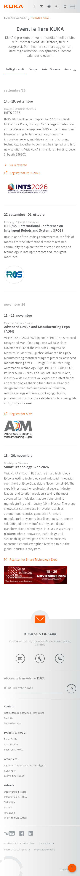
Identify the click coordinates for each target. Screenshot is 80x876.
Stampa (8, 807)
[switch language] (49, 6)
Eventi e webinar (15, 18)
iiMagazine (9, 812)
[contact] (41, 6)
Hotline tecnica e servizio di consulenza (24, 713)
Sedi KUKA (9, 802)
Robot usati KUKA (13, 749)
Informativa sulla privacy (17, 849)
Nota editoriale (46, 843)
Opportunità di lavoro (15, 792)
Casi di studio (11, 744)
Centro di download (14, 776)
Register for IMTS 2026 (25, 173)
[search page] (34, 6)
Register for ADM (21, 414)
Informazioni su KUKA (15, 797)
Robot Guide (10, 739)
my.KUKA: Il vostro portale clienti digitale (25, 765)
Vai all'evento (18, 165)
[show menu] (72, 6)
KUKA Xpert (10, 771)
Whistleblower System (15, 818)
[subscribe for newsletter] (71, 688)
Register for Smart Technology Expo (33, 560)
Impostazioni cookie (44, 849)
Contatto (8, 718)
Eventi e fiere (40, 18)
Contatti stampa (12, 723)
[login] (57, 6)
